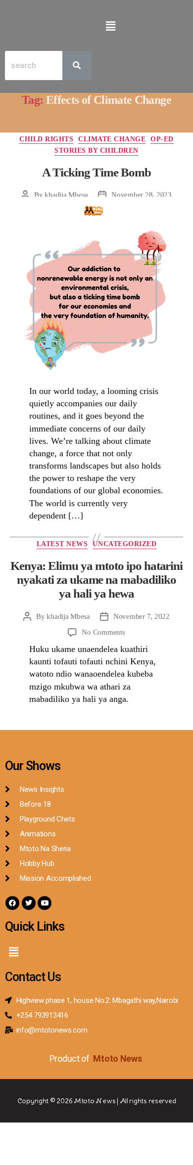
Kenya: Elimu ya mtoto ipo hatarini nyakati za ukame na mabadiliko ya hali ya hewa (96, 580)
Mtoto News (118, 1058)
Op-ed (162, 139)
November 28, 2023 (141, 195)
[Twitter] (29, 903)
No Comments (103, 632)
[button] (110, 26)
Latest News (62, 544)
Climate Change (111, 139)
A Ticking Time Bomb (96, 172)
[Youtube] (44, 903)
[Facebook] (12, 903)
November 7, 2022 (141, 616)
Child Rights (46, 139)
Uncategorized (124, 544)
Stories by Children (96, 150)
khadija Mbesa (66, 195)
